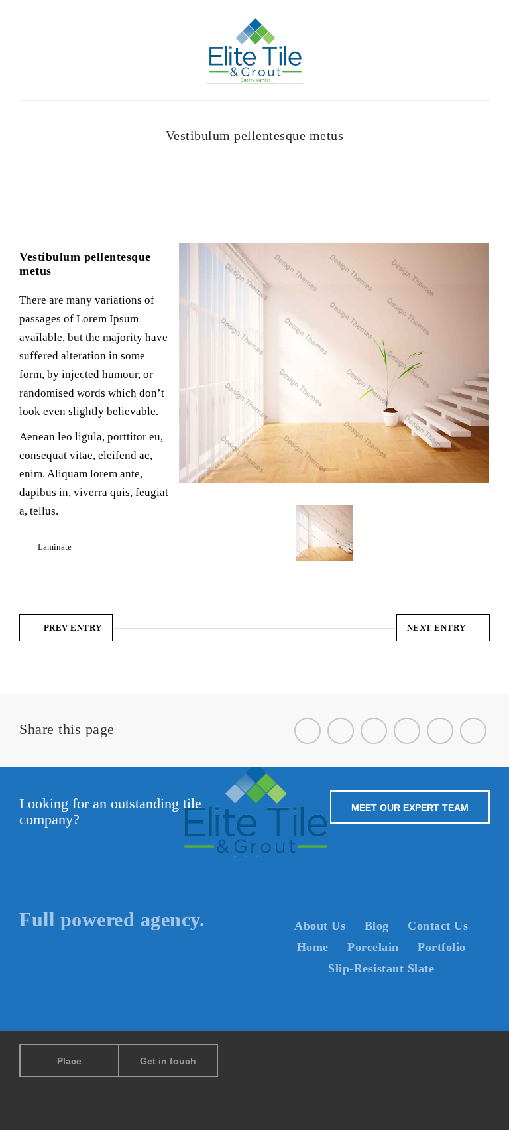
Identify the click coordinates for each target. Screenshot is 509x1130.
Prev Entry (73, 628)
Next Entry (436, 628)
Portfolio (442, 947)
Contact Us (438, 925)
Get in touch (168, 1061)
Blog (377, 925)
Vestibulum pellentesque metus (293, 152)
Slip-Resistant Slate (381, 968)
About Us (319, 925)
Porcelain (373, 947)
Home (171, 152)
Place (69, 1061)
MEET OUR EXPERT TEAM (410, 807)
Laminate (209, 152)
